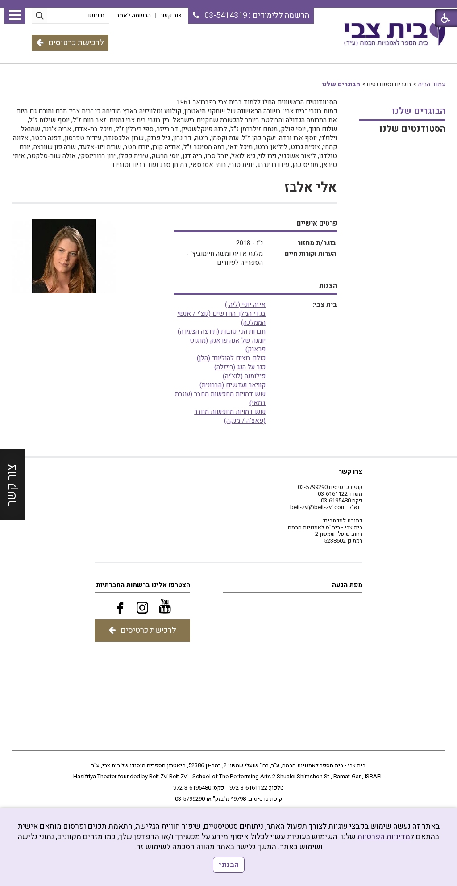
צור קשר (12, 485)
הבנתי (229, 864)
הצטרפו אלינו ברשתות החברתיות (143, 585)
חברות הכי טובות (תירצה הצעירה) (222, 331)
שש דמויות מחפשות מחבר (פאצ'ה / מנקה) (230, 416)
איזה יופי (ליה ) (245, 304)
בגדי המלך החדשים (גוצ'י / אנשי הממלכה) (221, 318)
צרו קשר (350, 471)
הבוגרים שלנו (341, 84)
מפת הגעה (347, 585)
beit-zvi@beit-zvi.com (318, 507)
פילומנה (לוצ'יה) (244, 376)
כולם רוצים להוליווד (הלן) (231, 358)
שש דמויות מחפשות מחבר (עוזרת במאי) (220, 398)
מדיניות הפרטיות (383, 836)
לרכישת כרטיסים (76, 43)
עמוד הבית (431, 84)
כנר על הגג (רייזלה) (240, 367)
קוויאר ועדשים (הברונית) (232, 385)
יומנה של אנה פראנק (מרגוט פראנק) (228, 344)
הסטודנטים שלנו (412, 128)
